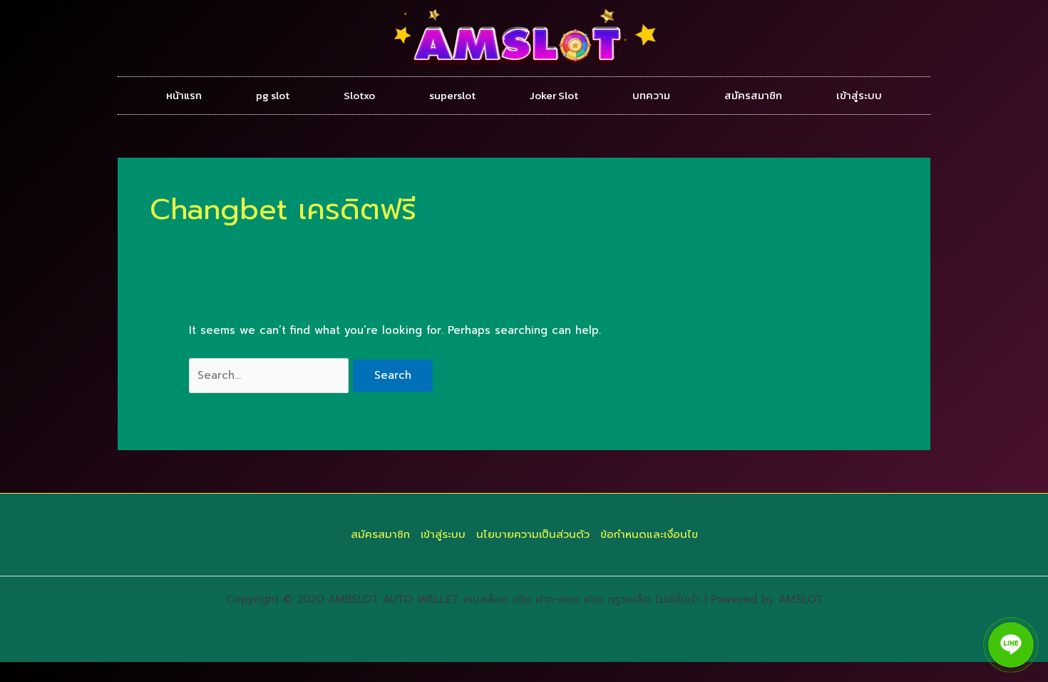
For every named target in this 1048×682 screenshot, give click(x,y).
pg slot (272, 95)
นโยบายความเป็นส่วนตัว (533, 534)
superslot (452, 95)
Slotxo (359, 95)
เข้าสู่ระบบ (859, 95)
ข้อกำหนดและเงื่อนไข (649, 534)
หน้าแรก (184, 95)
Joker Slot (554, 95)
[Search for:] (271, 375)
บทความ (651, 95)
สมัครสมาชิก (753, 95)
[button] (1011, 645)
